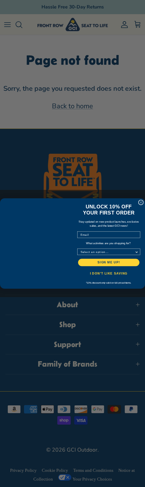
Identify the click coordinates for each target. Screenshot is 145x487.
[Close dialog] (141, 202)
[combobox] (108, 252)
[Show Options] (137, 252)
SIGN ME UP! (108, 262)
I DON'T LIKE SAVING (108, 273)
